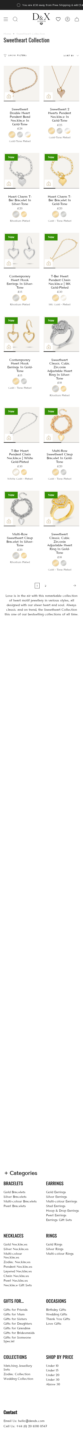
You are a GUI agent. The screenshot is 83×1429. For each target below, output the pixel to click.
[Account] (67, 19)
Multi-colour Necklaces (13, 1255)
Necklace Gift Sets (18, 1285)
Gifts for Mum (14, 1314)
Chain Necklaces (16, 1276)
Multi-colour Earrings (61, 1201)
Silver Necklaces (16, 1249)
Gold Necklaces (15, 1244)
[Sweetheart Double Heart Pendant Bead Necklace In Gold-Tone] (22, 83)
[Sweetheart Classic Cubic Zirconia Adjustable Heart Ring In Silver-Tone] (61, 334)
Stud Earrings (56, 1206)
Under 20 (52, 1375)
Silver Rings (55, 1249)
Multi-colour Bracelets (20, 1201)
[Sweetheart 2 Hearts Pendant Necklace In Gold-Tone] (61, 83)
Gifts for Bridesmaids (19, 1333)
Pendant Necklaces (18, 1267)
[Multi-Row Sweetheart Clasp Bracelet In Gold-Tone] (61, 425)
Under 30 (52, 1380)
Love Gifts (53, 1324)
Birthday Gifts (56, 1310)
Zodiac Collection (17, 1374)
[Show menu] (5, 19)
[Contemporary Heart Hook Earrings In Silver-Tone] (22, 251)
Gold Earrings (56, 1192)
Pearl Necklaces (16, 1281)
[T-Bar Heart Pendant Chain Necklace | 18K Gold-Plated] (61, 251)
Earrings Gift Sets (59, 1220)
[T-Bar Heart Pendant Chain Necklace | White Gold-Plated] (22, 425)
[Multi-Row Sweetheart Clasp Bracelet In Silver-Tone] (22, 508)
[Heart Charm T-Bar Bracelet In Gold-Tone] (61, 171)
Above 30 (53, 1384)
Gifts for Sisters (15, 1319)
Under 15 (52, 1370)
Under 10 (52, 1366)
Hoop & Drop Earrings (62, 1211)
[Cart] (76, 19)
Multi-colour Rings (60, 1254)
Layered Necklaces (18, 1271)
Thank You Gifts (58, 1319)
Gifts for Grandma (17, 1328)
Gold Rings (54, 1244)
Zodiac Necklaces (17, 1262)
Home (7, 33)
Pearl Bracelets (15, 1206)
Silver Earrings (56, 1197)
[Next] (64, 585)
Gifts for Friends (16, 1310)
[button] (15, 19)
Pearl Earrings (56, 1215)
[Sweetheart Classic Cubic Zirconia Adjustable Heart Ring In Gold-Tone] (61, 508)
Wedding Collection (18, 1379)
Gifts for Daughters (18, 1324)
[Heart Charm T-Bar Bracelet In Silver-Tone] (22, 171)
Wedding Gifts (56, 1314)
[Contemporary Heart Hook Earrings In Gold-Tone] (22, 334)
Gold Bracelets (14, 1192)
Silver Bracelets (15, 1197)
